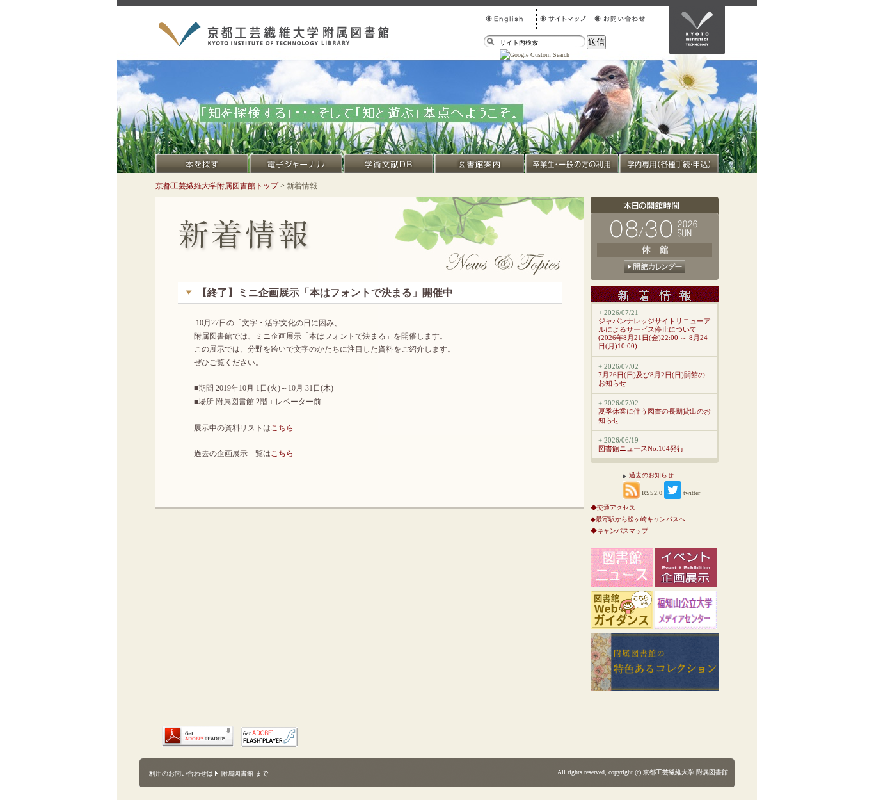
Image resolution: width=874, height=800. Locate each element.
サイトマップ (563, 19)
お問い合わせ (618, 19)
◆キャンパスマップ (619, 530)
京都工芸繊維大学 (697, 30)
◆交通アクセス (613, 507)
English (509, 19)
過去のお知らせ (651, 474)
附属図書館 (237, 773)
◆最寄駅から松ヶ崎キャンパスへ (638, 519)
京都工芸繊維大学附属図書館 (274, 34)
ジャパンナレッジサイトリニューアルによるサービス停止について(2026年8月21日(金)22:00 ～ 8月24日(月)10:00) (654, 333)
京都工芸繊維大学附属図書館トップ (216, 185)
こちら (282, 427)
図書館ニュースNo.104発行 (641, 448)
